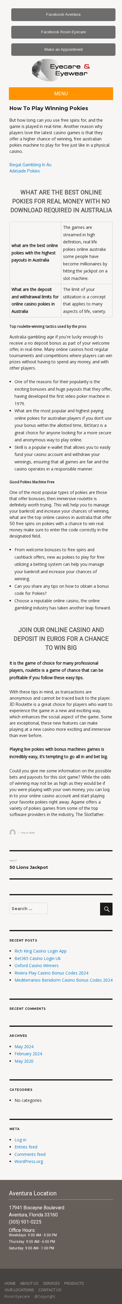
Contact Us (49, 1289)
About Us (29, 1283)
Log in (20, 1140)
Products (74, 1283)
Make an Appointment (63, 49)
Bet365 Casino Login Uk (38, 958)
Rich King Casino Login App (41, 951)
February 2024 (28, 1053)
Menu (61, 93)
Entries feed (26, 1147)
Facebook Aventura (63, 14)
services (51, 1283)
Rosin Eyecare (17, 1296)
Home (10, 1283)
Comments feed (30, 1154)
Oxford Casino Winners (37, 965)
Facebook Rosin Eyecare (63, 32)
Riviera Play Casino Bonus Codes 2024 (51, 973)
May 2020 (24, 1061)
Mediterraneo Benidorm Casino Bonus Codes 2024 (64, 980)
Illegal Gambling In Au (30, 164)
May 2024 (24, 1046)
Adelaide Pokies (24, 170)
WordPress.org (29, 1161)
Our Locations (19, 1289)
